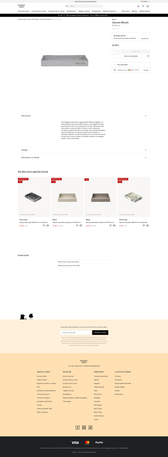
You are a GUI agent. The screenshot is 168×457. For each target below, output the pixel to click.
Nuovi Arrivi (126, 11)
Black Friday (98, 412)
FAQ (38, 387)
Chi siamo (118, 376)
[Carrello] (147, 6)
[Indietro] (24, 61)
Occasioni (97, 401)
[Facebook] (77, 427)
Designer (97, 383)
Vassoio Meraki (56, 19)
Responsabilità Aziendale (123, 383)
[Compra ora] (47, 225)
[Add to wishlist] (44, 225)
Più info (146, 70)
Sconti (96, 419)
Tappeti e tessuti (84, 11)
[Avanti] (105, 61)
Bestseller (97, 398)
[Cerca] (67, 6)
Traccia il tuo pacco (43, 394)
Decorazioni (35, 19)
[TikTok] (90, 427)
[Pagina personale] (138, 6)
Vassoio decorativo (45, 19)
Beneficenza (119, 394)
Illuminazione (71, 11)
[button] (115, 28)
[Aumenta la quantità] (119, 51)
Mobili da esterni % (109, 11)
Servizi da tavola (23, 11)
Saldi (95, 390)
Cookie (39, 405)
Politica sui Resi (42, 380)
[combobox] (145, 1)
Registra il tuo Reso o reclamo (46, 383)
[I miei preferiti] (143, 6)
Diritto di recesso (42, 412)
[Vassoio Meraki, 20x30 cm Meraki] (64, 61)
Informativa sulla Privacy (44, 401)
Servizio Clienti (41, 376)
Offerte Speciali (144, 11)
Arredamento (96, 11)
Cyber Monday (99, 416)
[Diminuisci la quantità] (113, 51)
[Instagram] (84, 427)
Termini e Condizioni (43, 398)
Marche (134, 11)
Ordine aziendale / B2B (44, 408)
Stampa (117, 390)
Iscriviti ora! (144, 38)
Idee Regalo (98, 405)
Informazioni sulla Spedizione (46, 390)
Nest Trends (98, 408)
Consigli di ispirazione (101, 376)
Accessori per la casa (39, 11)
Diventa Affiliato (120, 387)
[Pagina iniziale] (21, 6)
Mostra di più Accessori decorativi (69, 265)
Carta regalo (67, 401)
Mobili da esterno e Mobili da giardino (75, 398)
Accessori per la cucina (56, 11)
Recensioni (118, 380)
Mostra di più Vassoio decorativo (68, 262)
